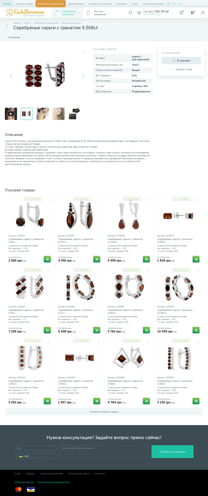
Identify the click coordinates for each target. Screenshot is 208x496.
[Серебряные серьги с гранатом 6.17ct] (79, 287)
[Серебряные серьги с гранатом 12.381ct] (178, 287)
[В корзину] (47, 259)
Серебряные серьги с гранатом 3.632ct (125, 311)
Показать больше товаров (104, 411)
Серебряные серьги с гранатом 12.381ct (174, 311)
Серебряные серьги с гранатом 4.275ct (75, 240)
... (116, 12)
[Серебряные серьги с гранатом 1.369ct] (178, 358)
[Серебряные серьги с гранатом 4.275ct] (79, 216)
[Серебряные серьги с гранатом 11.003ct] (129, 216)
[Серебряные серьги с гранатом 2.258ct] (178, 216)
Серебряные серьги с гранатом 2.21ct (26, 240)
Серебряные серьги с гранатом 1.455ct (26, 382)
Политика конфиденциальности (54, 482)
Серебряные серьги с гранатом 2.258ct (174, 240)
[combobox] (22, 456)
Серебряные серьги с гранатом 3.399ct (125, 382)
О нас (135, 3)
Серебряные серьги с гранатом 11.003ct (125, 240)
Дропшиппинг (76, 3)
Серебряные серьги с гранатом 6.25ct (26, 311)
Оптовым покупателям (50, 3)
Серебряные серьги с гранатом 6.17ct (75, 311)
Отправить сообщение (172, 451)
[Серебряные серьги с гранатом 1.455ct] (30, 358)
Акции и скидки (24, 3)
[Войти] (203, 12)
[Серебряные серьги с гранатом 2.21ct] (30, 216)
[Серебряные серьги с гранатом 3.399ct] (129, 358)
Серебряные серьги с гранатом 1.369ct (174, 382)
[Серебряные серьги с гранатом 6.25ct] (30, 287)
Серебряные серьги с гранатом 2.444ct (75, 382)
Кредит (30, 473)
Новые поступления (100, 3)
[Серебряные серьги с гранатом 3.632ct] (129, 287)
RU (168, 3)
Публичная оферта (23, 482)
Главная (6, 3)
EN (174, 3)
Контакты (121, 3)
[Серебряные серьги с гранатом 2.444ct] (79, 358)
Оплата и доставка (153, 3)
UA (179, 3)
